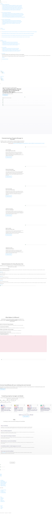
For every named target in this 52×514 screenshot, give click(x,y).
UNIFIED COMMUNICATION (29, 143)
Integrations (1, 497)
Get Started (5, 94)
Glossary (1, 499)
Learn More (5, 66)
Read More (3, 57)
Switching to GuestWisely (2, 510)
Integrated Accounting (3, 485)
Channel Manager (2, 481)
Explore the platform (4, 334)
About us (1, 505)
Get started (2, 389)
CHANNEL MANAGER (10, 143)
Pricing (1, 506)
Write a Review (26, 416)
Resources (1, 40)
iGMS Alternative (20, 510)
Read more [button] (2, 411)
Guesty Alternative (11, 510)
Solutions (1, 28)
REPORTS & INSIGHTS (35, 143)
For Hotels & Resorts (2, 491)
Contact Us (1, 507)
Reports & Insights (2, 484)
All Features (1, 480)
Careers (1, 508)
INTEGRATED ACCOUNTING (41, 143)
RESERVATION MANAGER (23, 143)
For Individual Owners (3, 492)
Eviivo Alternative (28, 510)
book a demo (3, 452)
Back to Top (32, 510)
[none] (26, 72)
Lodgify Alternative (7, 510)
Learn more (1, 276)
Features (1, 3)
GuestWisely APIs (2, 501)
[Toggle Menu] (0, 1)
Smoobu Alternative (24, 510)
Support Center (2, 500)
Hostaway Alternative (16, 510)
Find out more (8, 157)
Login (1, 77)
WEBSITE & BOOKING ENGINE (16, 143)
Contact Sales (2, 76)
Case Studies (2, 498)
